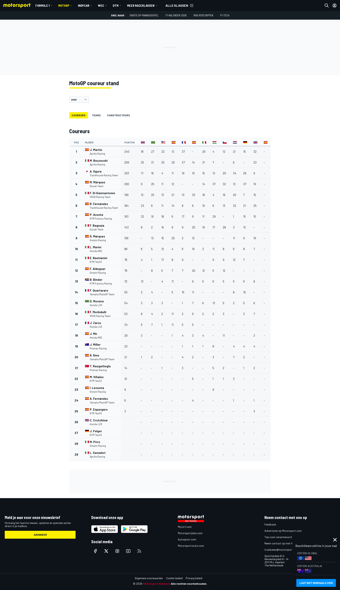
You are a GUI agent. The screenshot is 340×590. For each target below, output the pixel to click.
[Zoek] (327, 5)
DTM (115, 5)
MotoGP (63, 5)
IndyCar (83, 5)
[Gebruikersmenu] (334, 5)
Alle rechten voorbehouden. (189, 583)
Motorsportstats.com (191, 545)
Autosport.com (187, 539)
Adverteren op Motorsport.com (283, 530)
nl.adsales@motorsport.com (281, 549)
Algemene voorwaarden (149, 578)
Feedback (270, 524)
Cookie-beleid (174, 578)
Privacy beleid (194, 578)
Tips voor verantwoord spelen (282, 537)
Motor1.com (185, 526)
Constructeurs (118, 115)
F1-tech (224, 15)
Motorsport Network (156, 583)
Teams (96, 115)
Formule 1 (42, 5)
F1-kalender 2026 (176, 15)
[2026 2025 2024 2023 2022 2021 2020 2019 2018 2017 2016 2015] (170, 99)
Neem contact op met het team (283, 543)
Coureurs (79, 115)
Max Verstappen (203, 15)
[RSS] (139, 551)
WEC (101, 5)
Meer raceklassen (140, 5)
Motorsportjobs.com (190, 533)
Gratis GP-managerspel (144, 15)
